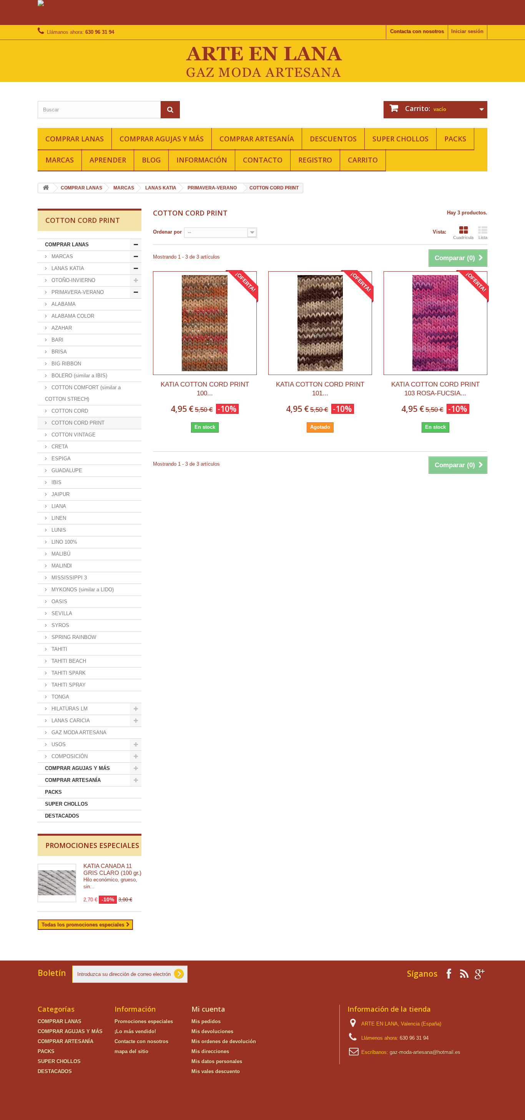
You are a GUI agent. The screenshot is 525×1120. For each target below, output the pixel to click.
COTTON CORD (69, 411)
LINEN (58, 518)
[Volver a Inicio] (45, 188)
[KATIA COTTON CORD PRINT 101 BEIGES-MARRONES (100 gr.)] (320, 323)
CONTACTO (262, 159)
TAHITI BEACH (68, 661)
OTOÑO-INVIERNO (72, 280)
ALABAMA (63, 304)
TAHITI (58, 649)
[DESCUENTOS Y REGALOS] (262, 12)
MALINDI (61, 566)
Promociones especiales (92, 845)
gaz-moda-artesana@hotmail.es (425, 1052)
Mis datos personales (216, 1061)
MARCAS (59, 159)
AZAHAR (61, 328)
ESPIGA (60, 458)
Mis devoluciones (212, 1031)
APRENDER (108, 159)
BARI (56, 340)
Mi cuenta (208, 1009)
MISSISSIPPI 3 (68, 578)
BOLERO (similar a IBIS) (78, 375)
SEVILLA (61, 613)
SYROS (59, 625)
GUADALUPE (66, 470)
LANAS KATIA (160, 188)
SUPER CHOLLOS (400, 138)
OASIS (58, 601)
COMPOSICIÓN (69, 756)
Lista (482, 237)
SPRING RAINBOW (73, 637)
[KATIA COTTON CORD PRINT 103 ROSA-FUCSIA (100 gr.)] (435, 323)
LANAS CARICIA (70, 720)
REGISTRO (315, 159)
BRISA (58, 352)
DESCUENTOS (333, 138)
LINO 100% (63, 542)
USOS (58, 744)
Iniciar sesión (467, 31)
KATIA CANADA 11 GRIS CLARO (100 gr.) (112, 869)
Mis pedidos (206, 1021)
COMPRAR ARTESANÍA (256, 138)
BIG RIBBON (65, 364)
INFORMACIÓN (201, 159)
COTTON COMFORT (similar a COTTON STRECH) (83, 393)
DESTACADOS (62, 816)
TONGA (59, 697)
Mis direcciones (210, 1051)
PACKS (455, 138)
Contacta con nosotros (417, 31)
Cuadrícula (463, 237)
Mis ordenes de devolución (223, 1041)
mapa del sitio (131, 1051)
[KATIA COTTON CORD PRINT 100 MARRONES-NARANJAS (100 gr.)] (205, 323)
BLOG (151, 159)
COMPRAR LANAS (74, 138)
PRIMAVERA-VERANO (212, 188)
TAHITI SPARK (68, 673)
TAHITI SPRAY (68, 685)
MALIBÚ (60, 554)
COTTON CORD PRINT (77, 423)
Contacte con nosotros (141, 1041)
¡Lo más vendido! (135, 1031)
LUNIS (58, 530)
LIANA (58, 506)
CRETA (59, 447)
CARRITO (363, 159)
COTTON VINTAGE (73, 435)
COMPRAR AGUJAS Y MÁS (162, 138)
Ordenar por (167, 232)
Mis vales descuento (215, 1071)
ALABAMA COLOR (72, 316)
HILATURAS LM (69, 709)
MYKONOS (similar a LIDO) (82, 589)
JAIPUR (60, 494)
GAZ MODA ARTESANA (78, 732)
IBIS (55, 482)
